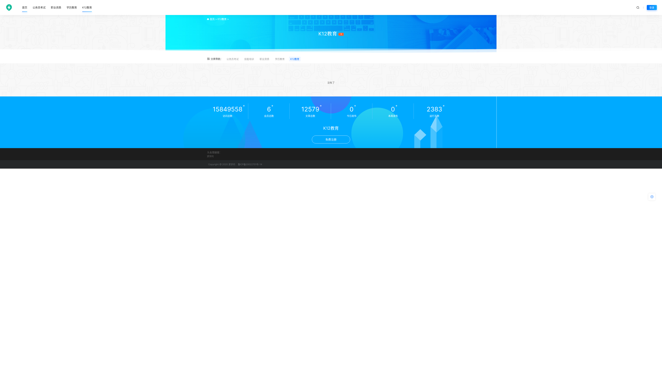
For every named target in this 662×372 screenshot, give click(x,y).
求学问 (210, 156)
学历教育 (72, 7)
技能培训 (249, 59)
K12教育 (87, 7)
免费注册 (331, 139)
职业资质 (56, 7)
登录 (651, 7)
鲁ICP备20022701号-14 (250, 164)
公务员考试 (39, 7)
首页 (24, 7)
